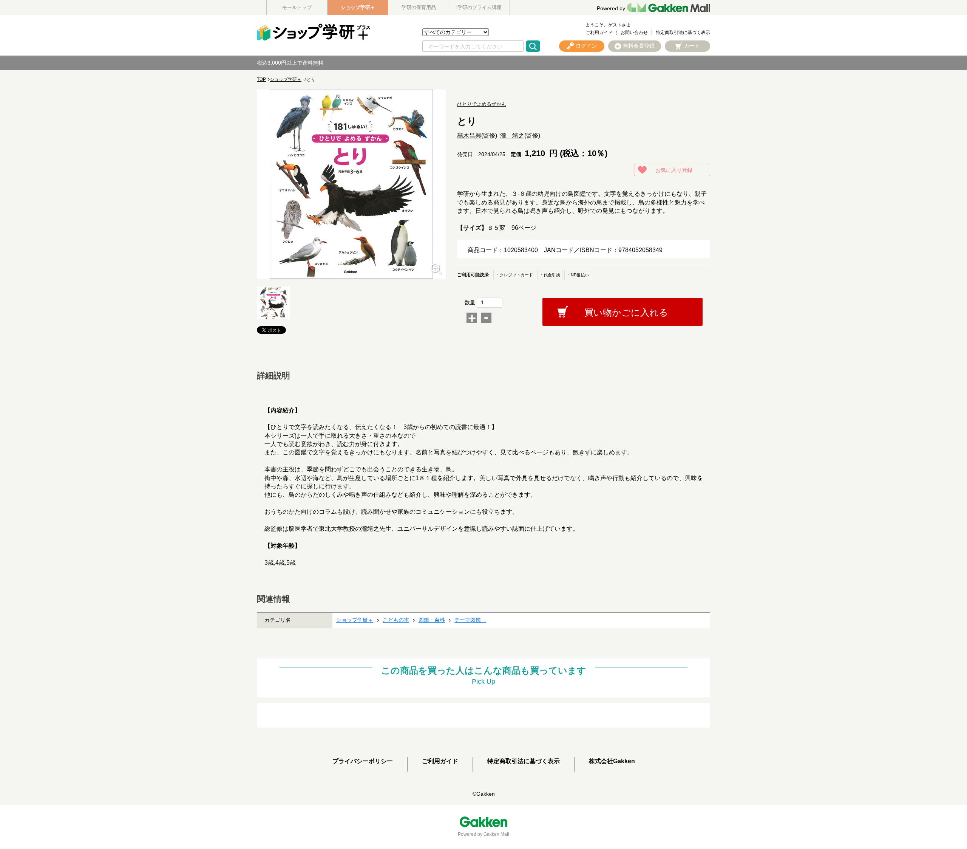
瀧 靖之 (512, 135)
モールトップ (297, 7)
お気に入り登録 (673, 170)
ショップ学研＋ (358, 7)
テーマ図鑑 (470, 620)
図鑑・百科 (432, 620)
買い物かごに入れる (626, 312)
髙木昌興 (469, 135)
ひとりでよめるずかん (481, 104)
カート (692, 46)
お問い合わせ (634, 32)
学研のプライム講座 (479, 7)
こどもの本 (396, 620)
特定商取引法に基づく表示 (683, 32)
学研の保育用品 (419, 7)
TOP (261, 79)
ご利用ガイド (599, 32)
